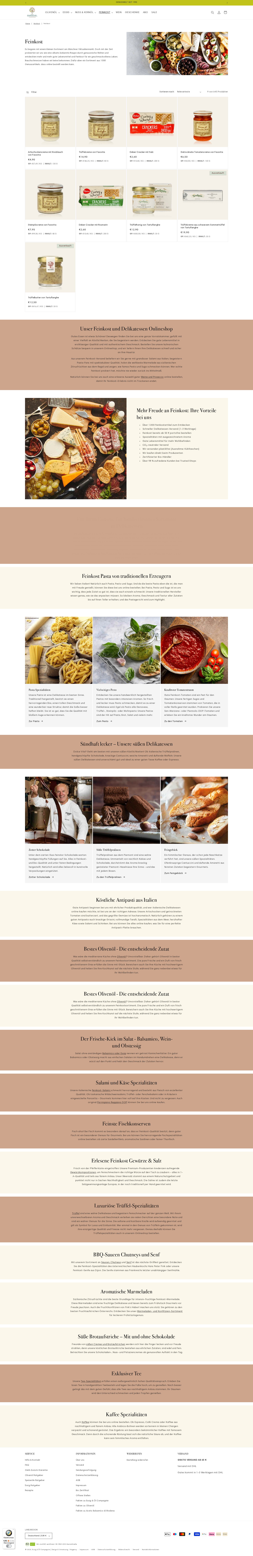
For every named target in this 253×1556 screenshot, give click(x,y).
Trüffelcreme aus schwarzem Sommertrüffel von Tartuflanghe (203, 226)
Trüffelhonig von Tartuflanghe (145, 225)
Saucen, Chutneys (111, 1262)
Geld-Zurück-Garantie (36, 1470)
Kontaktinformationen (150, 1549)
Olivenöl (121, 957)
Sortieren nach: (167, 92)
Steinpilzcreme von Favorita (42, 225)
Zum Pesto (102, 721)
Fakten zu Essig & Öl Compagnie (92, 1501)
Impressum (81, 1486)
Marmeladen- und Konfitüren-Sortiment (160, 1311)
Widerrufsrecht (124, 1549)
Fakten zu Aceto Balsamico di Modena (95, 1511)
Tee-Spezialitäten (91, 1381)
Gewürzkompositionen (83, 1172)
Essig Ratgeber (32, 1486)
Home (27, 23)
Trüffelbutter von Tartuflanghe (43, 298)
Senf (129, 1262)
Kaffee (85, 1422)
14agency (73, 1549)
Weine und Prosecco (152, 377)
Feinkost (37, 23)
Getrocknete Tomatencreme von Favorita (202, 152)
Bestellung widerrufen (137, 1460)
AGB (78, 1480)
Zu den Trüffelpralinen (108, 877)
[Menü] (13, 1530)
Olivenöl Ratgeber (34, 1475)
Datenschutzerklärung (87, 1475)
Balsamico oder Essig (114, 1053)
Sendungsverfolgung (86, 1470)
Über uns (80, 1460)
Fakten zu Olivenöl (85, 1506)
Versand (80, 1465)
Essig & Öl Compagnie (41, 1549)
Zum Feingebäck (173, 873)
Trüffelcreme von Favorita (92, 152)
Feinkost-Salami (101, 1090)
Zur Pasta (34, 721)
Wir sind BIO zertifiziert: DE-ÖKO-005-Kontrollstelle (57, 1544)
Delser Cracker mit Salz (142, 152)
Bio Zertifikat (82, 1491)
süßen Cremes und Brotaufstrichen (105, 1344)
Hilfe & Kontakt (32, 1460)
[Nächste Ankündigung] (227, 3)
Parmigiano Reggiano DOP (112, 1102)
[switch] (8, 1546)
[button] (52, 12)
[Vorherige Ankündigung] (26, 3)
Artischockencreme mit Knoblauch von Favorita (45, 153)
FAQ (27, 1465)
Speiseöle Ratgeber (35, 1480)
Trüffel (76, 1213)
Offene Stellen (83, 1496)
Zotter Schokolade (39, 877)
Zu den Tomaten (173, 721)
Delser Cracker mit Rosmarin (93, 225)
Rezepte (29, 1491)
